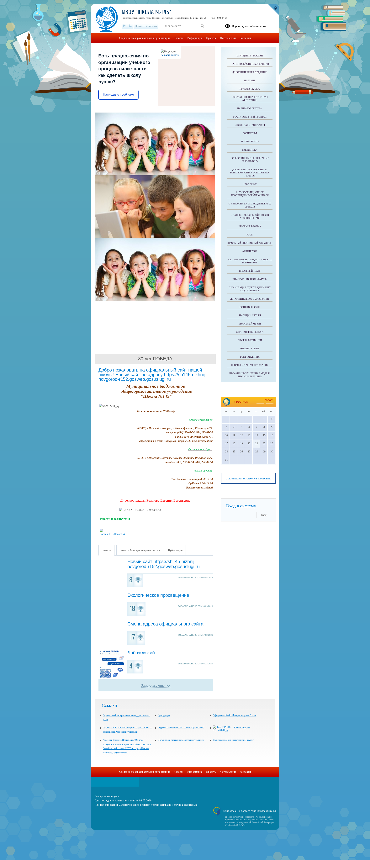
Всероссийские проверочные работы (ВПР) (250, 160)
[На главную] (124, 26)
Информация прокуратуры (249, 279)
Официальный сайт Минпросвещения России (234, 715)
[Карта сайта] (130, 26)
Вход (264, 515)
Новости (178, 38)
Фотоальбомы (228, 38)
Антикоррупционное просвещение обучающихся (250, 194)
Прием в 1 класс (250, 88)
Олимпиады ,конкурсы (250, 125)
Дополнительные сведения (249, 72)
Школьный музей (250, 323)
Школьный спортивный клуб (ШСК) (249, 243)
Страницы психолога (250, 332)
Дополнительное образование (249, 299)
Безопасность (250, 141)
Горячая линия (250, 357)
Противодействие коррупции (250, 64)
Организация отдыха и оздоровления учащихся (181, 740)
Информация (194, 38)
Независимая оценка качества (248, 478)
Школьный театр (249, 271)
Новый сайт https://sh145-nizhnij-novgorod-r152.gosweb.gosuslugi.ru (163, 564)
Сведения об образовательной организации (144, 38)
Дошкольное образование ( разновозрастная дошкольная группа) (249, 172)
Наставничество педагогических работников (250, 261)
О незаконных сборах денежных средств (250, 205)
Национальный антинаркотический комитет (233, 740)
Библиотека (249, 150)
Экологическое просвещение (158, 595)
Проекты (211, 38)
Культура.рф (164, 715)
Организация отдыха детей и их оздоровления (250, 289)
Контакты (245, 38)
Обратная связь (250, 348)
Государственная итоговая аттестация (250, 99)
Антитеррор (249, 251)
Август (268, 399)
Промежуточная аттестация (249, 365)
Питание (249, 80)
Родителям (250, 133)
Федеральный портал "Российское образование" (181, 727)
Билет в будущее (242, 727)
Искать (202, 26)
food (249, 234)
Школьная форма (250, 226)
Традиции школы (250, 315)
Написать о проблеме (118, 94)
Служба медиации (250, 340)
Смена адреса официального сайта (165, 623)
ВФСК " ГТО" (250, 184)
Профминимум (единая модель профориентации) (249, 375)
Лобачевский (141, 652)
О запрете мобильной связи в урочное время (250, 216)
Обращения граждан (250, 55)
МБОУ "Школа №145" (146, 13)
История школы (250, 307)
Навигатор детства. (249, 108)
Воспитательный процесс (250, 116)
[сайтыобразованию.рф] (273, 9)
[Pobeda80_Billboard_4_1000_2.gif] (113, 534)
